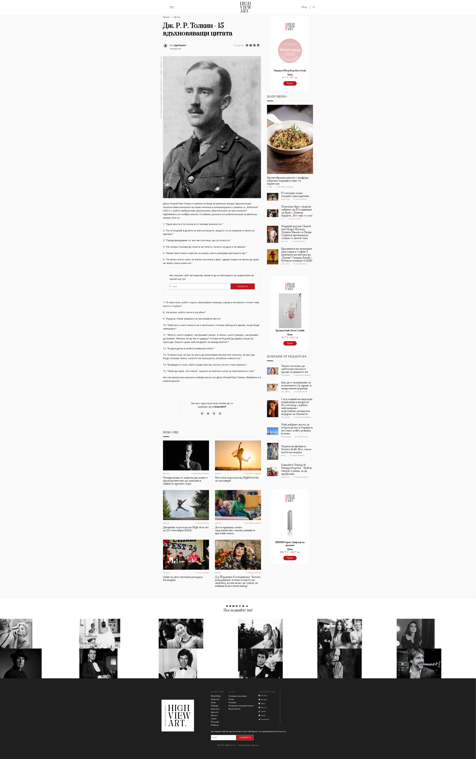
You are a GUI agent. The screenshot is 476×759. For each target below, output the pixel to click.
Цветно (177, 17)
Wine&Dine (216, 696)
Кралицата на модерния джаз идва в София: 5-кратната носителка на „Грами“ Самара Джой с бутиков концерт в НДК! (296, 254)
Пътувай (215, 722)
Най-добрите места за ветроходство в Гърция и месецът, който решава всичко (297, 429)
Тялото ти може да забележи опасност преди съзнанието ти (294, 369)
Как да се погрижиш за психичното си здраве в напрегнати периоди (296, 385)
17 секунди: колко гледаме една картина (295, 195)
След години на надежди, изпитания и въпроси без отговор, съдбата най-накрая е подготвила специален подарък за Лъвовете (297, 407)
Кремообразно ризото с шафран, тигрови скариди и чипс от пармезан (288, 180)
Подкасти (215, 699)
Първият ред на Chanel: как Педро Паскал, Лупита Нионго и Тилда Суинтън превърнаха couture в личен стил (296, 232)
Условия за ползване (237, 696)
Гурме (269, 187)
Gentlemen (286, 437)
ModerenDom (234, 709)
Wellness (285, 375)
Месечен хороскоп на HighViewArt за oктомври (237, 479)
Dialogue (215, 706)
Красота (284, 241)
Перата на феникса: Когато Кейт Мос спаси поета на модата (296, 449)
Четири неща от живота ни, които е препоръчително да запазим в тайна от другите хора (185, 480)
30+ (282, 219)
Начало (166, 17)
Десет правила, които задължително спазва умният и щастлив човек (235, 530)
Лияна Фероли (254, 573)
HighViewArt (180, 45)
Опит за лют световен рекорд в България (183, 578)
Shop (304, 7)
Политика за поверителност (241, 706)
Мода (283, 455)
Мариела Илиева (201, 473)
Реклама (232, 702)
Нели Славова (298, 455)
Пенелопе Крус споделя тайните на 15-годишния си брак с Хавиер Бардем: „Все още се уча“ (297, 211)
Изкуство (285, 199)
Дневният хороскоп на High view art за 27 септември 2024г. (185, 529)
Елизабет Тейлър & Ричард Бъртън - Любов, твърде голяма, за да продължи (296, 469)
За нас (231, 699)
